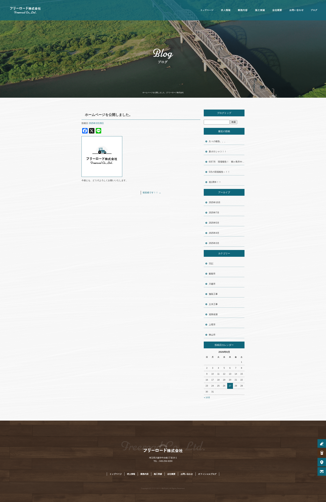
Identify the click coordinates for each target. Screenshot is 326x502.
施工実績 (259, 10)
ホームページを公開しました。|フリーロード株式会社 (163, 92)
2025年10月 (214, 202)
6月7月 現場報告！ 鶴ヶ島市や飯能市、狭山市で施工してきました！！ (226, 161)
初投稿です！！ (152, 192)
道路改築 (213, 314)
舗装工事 (213, 294)
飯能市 (212, 273)
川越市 (212, 284)
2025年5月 (214, 222)
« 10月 (207, 397)
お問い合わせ (296, 10)
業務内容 (242, 10)
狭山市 (212, 334)
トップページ (207, 10)
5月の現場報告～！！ (219, 172)
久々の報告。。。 (218, 141)
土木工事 (213, 304)
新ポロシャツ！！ (218, 151)
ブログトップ (224, 113)
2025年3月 (214, 243)
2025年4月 (214, 233)
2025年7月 (214, 212)
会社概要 (276, 10)
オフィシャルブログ (314, 10)
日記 (211, 263)
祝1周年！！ (215, 182)
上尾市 (212, 324)
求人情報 (225, 10)
